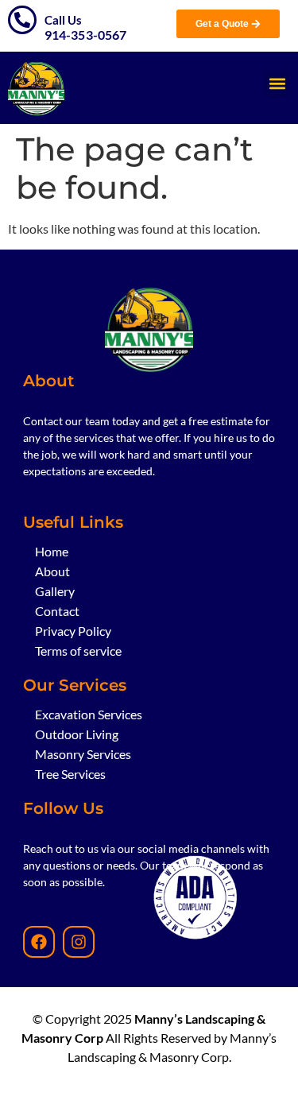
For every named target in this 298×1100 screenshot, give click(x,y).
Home (51, 551)
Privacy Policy (73, 630)
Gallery (55, 590)
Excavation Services (88, 714)
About (52, 571)
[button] (277, 84)
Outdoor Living (76, 734)
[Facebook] (39, 942)
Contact (57, 610)
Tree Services (70, 773)
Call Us (63, 20)
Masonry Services (83, 753)
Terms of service (78, 650)
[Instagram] (79, 942)
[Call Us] (22, 20)
